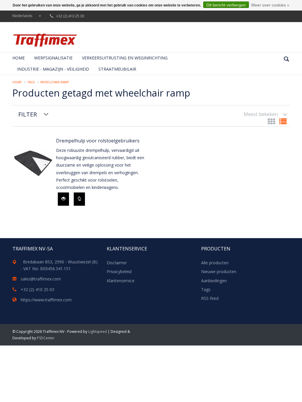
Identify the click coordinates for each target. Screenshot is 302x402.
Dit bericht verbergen (226, 5)
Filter (27, 114)
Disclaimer (117, 262)
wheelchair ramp (54, 82)
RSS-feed (210, 298)
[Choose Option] (79, 199)
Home (18, 58)
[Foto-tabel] (272, 122)
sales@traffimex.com (41, 279)
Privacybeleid (119, 271)
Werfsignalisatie (53, 58)
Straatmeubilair (117, 69)
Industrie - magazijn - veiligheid (53, 69)
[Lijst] (283, 122)
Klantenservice (120, 280)
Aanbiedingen (214, 280)
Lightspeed (97, 331)
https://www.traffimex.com (46, 300)
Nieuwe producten (218, 271)
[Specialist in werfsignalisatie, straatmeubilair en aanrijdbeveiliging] (44, 40)
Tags (31, 82)
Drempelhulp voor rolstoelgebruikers (97, 141)
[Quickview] (63, 199)
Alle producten (215, 262)
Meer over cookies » (270, 5)
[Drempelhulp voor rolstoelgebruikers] (32, 163)
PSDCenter (46, 337)
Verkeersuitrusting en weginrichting (125, 58)
